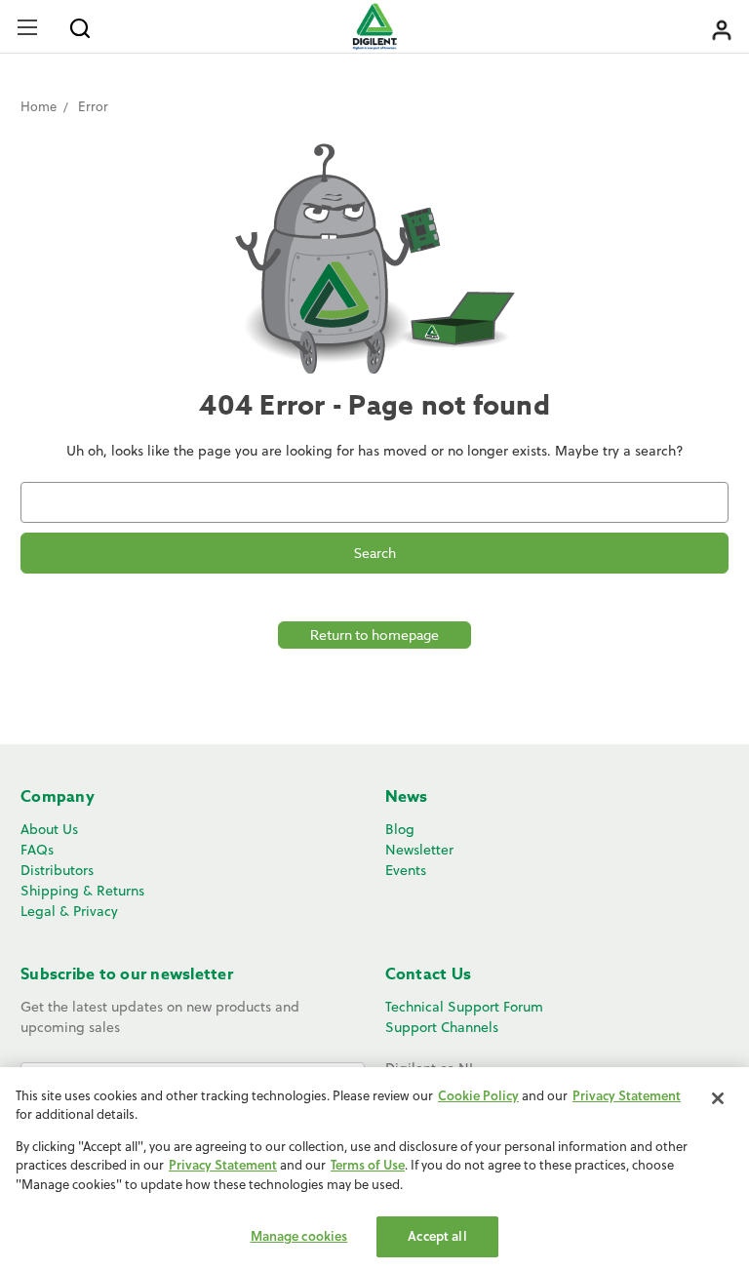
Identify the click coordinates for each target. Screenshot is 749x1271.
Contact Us (428, 974)
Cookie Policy (478, 1095)
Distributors (57, 870)
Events (405, 870)
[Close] (717, 1098)
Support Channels (441, 1027)
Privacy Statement (626, 1095)
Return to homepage (374, 634)
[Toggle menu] (27, 27)
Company (57, 797)
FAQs (37, 849)
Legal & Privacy (69, 911)
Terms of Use (368, 1164)
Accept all (437, 1236)
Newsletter (419, 849)
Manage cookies (299, 1236)
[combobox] (374, 502)
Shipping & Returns (82, 890)
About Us (49, 829)
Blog (399, 829)
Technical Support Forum (464, 1006)
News (406, 797)
